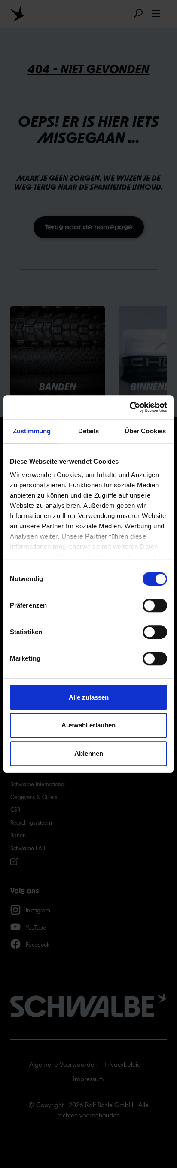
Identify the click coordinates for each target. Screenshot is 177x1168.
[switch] (155, 605)
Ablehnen (88, 753)
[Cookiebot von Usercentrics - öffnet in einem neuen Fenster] (129, 407)
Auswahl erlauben (88, 725)
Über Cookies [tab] (145, 431)
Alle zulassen (89, 697)
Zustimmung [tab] (32, 431)
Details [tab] (88, 431)
